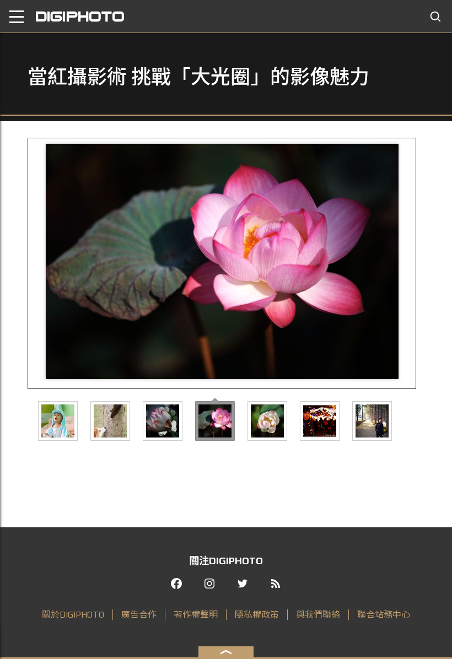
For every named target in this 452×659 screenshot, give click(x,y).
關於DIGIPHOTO (73, 614)
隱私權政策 (257, 614)
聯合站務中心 (383, 614)
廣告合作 (139, 614)
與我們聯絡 (318, 614)
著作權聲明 (196, 614)
